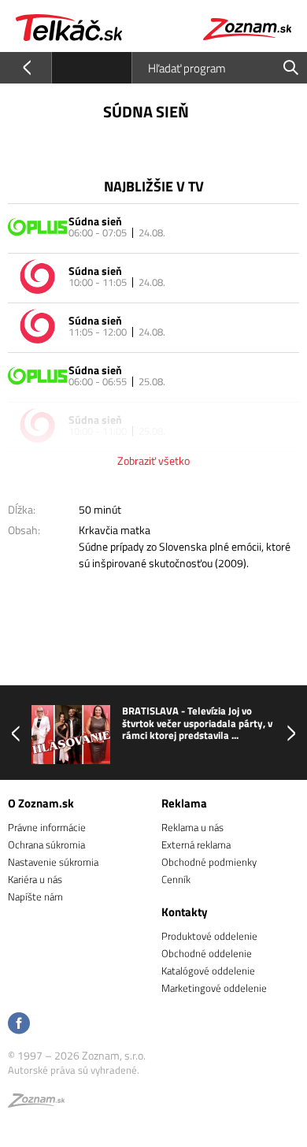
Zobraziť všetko (153, 460)
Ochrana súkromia (46, 844)
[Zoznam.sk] (36, 1103)
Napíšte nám (35, 896)
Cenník (175, 879)
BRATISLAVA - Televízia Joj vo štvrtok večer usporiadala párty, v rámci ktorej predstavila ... (197, 723)
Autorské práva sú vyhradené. (73, 1070)
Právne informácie (47, 827)
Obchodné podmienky (209, 862)
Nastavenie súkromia (53, 862)
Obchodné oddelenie (206, 953)
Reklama (184, 803)
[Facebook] (19, 1024)
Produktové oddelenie (209, 936)
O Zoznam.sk (41, 803)
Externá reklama (196, 844)
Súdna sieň (95, 221)
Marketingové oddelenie (214, 988)
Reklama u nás (192, 827)
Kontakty (184, 912)
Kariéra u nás (35, 879)
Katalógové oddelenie (208, 970)
